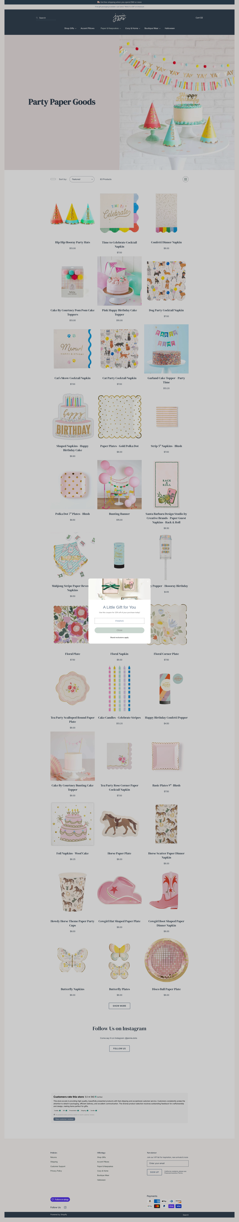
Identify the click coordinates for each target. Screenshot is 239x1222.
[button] (119, 621)
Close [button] (119, 630)
